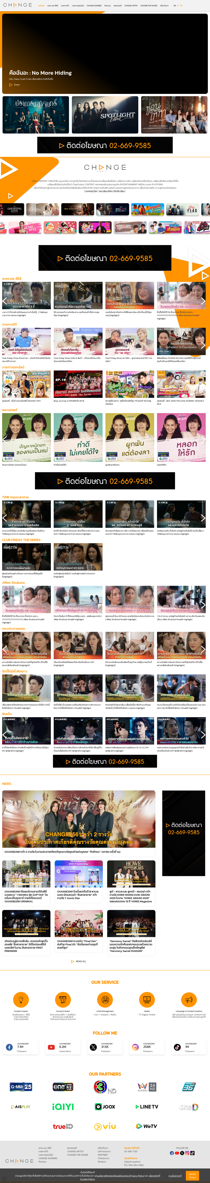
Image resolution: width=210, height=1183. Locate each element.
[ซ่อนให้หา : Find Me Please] (105, 115)
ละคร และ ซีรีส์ (52, 5)
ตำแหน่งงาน (103, 1158)
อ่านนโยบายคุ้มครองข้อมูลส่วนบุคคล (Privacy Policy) (119, 1175)
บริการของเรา (104, 1151)
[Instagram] (187, 1153)
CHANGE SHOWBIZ (94, 5)
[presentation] (4, 301)
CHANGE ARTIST (131, 5)
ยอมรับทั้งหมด (192, 1175)
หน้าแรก (41, 5)
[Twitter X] (182, 1153)
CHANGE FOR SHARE (148, 5)
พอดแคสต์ (118, 5)
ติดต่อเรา (102, 1161)
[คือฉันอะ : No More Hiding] (174, 115)
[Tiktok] (192, 1153)
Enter (17, 84)
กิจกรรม (107, 5)
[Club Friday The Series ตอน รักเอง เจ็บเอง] (36, 115)
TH (181, 5)
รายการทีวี (65, 5)
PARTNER (103, 1154)
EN (175, 5)
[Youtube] (177, 1153)
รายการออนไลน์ (78, 5)
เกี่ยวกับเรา (164, 5)
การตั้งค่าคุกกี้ (175, 1176)
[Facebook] (172, 1153)
